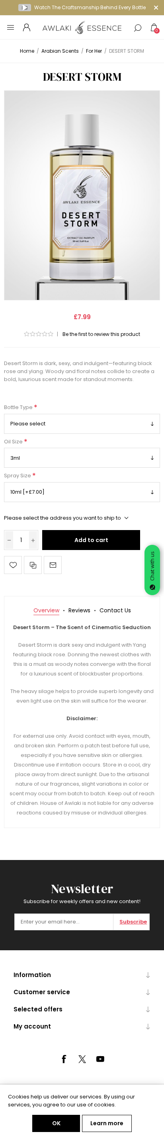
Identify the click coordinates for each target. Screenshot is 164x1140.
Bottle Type (19, 407)
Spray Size (18, 476)
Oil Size (14, 441)
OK (56, 1123)
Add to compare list (33, 565)
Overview (46, 610)
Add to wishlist (13, 565)
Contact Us (115, 610)
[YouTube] (100, 1059)
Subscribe (133, 922)
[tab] (46, 610)
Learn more (106, 1123)
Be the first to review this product (101, 334)
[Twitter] (82, 1059)
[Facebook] (64, 1059)
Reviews (79, 610)
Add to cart (91, 540)
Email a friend (53, 565)
